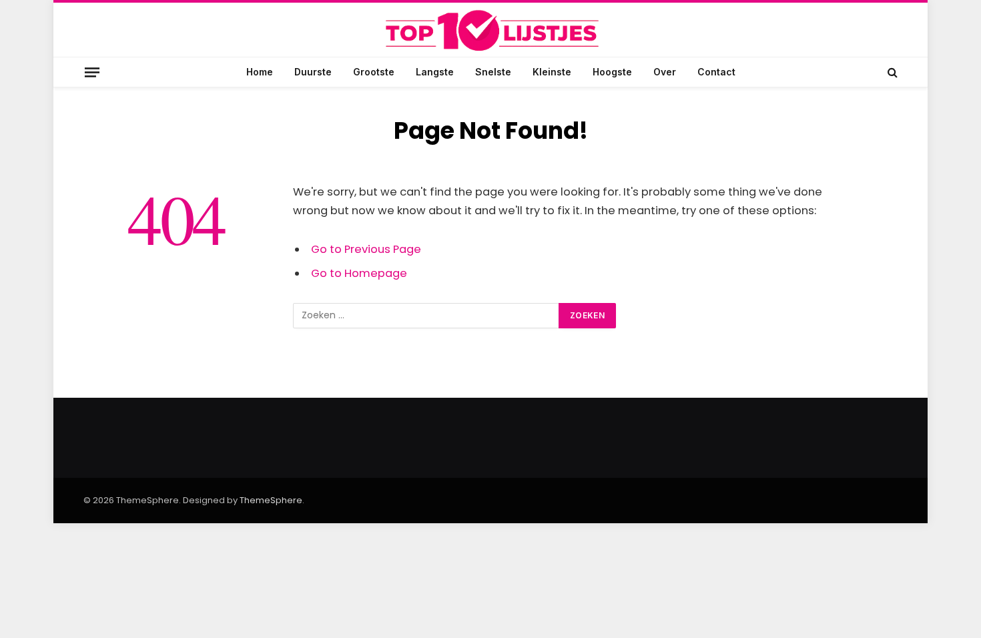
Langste (435, 71)
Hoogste (612, 71)
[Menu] (92, 71)
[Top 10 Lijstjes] (490, 31)
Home (259, 71)
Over (664, 71)
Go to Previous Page (366, 249)
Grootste (373, 71)
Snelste (493, 71)
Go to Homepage (359, 273)
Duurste (313, 71)
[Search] (891, 72)
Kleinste (552, 71)
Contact (716, 71)
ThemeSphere (271, 500)
